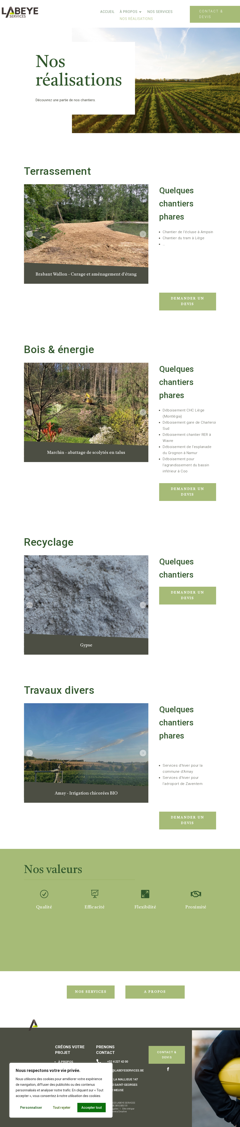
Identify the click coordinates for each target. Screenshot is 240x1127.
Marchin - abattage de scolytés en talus (86, 453)
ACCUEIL (107, 12)
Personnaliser (31, 1107)
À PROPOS (129, 12)
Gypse (86, 645)
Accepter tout (91, 1107)
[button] (29, 234)
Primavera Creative (117, 1111)
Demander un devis (187, 301)
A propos (155, 991)
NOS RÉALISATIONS (136, 19)
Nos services (91, 991)
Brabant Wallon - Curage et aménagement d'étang (86, 274)
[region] (60, 1090)
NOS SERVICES (160, 12)
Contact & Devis (211, 14)
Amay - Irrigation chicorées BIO (86, 793)
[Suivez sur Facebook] (168, 1069)
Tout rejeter (62, 1107)
